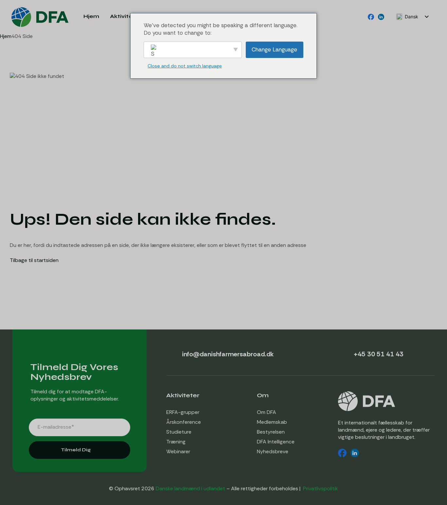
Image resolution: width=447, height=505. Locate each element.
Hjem (5, 36)
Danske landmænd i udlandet (190, 488)
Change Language (274, 49)
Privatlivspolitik (320, 488)
